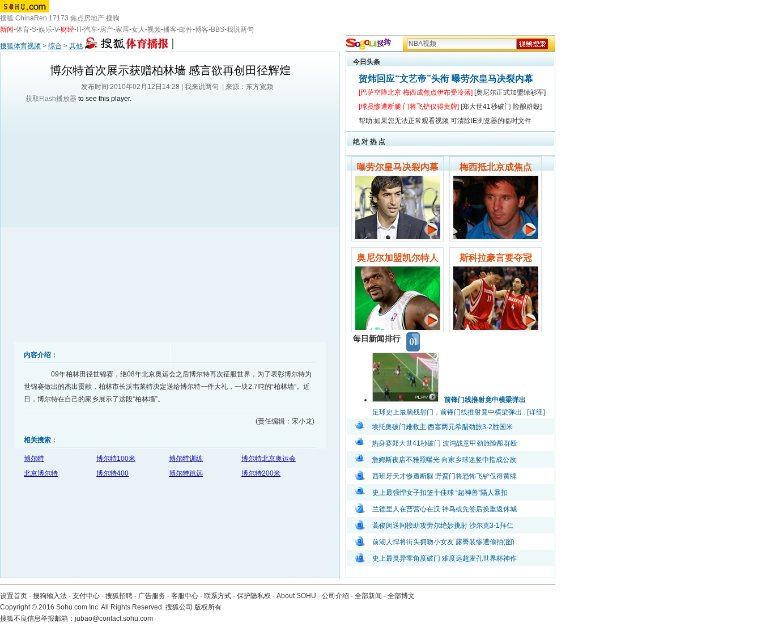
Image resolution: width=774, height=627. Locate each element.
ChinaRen (31, 18)
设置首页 (13, 596)
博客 (202, 29)
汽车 (90, 29)
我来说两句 (202, 87)
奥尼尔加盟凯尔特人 (398, 257)
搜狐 (7, 18)
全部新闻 (368, 596)
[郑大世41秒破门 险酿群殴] (501, 107)
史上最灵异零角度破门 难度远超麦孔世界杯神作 (444, 558)
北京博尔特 (41, 473)
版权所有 (208, 607)
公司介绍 (335, 596)
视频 (154, 29)
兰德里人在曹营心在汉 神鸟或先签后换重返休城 (444, 509)
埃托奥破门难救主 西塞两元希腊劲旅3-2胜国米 (442, 427)
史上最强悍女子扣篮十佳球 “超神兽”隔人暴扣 (440, 493)
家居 (122, 29)
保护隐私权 (254, 596)
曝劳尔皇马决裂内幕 (398, 167)
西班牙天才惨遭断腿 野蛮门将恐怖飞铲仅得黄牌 (444, 476)
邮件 (186, 29)
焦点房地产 (87, 18)
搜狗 (113, 18)
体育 (22, 29)
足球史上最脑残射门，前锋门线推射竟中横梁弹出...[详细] (458, 412)
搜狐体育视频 (20, 46)
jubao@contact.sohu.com (114, 618)
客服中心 (184, 596)
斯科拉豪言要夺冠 (496, 257)
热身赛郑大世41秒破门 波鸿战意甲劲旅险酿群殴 (444, 443)
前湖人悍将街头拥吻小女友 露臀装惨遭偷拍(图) (443, 542)
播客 (170, 29)
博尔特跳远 (186, 473)
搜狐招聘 (119, 596)
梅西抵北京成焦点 (496, 167)
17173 (59, 18)
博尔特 (34, 459)
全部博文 (401, 596)
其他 (76, 46)
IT (79, 29)
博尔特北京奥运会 (268, 459)
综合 (55, 46)
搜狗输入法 (50, 596)
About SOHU (296, 596)
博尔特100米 (115, 459)
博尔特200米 (260, 473)
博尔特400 (112, 473)
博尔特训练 (186, 459)
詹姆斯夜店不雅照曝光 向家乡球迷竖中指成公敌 (444, 460)
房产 (106, 29)
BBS (217, 29)
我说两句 (240, 29)
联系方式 (217, 596)
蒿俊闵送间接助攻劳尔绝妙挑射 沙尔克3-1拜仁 (442, 525)
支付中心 (86, 596)
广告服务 (151, 596)
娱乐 (45, 29)
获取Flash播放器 (50, 99)
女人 (138, 29)
